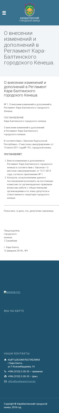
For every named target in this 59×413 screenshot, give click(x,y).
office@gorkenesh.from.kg (21, 381)
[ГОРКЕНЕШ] (29, 12)
